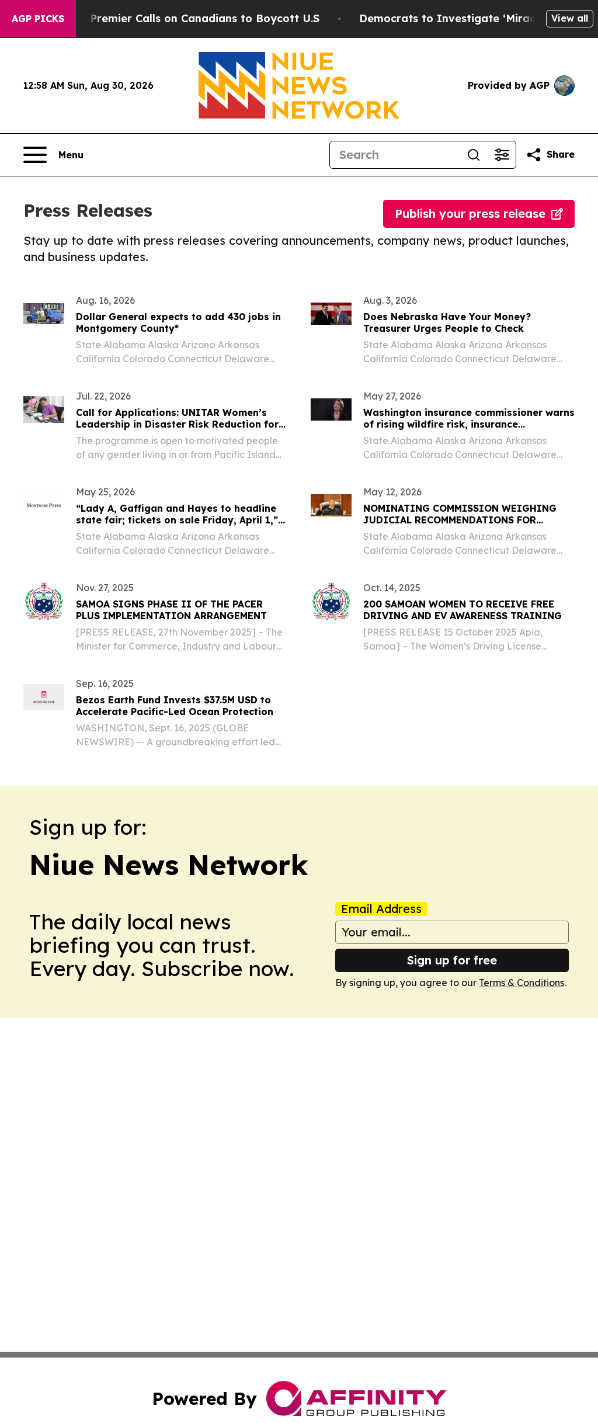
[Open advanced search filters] (502, 154)
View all (569, 18)
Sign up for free (452, 960)
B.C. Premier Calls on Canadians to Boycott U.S (193, 18)
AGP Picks (38, 19)
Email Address (381, 909)
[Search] (474, 154)
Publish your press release (470, 213)
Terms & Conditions (521, 982)
